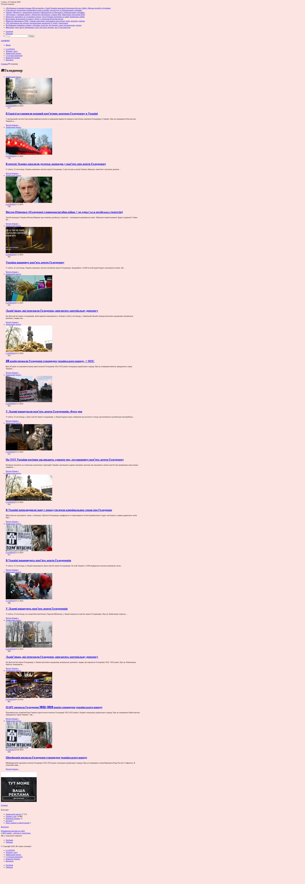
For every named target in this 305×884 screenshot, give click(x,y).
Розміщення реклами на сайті (13, 831)
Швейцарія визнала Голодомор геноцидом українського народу (46, 757)
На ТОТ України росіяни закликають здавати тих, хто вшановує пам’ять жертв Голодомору (65, 459)
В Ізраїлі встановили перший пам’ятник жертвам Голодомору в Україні (52, 113)
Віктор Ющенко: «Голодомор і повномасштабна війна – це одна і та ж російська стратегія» (64, 212)
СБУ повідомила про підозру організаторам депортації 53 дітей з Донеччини (37, 23)
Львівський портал (13, 53)
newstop (9, 821)
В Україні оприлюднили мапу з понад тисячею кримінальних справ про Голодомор (59, 510)
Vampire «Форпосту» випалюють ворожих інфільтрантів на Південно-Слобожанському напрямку (45, 12)
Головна (4, 64)
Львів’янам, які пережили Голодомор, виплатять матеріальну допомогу (52, 311)
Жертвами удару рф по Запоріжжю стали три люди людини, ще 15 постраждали (38, 27)
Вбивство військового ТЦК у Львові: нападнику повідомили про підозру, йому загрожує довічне (45, 21)
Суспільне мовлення (14, 56)
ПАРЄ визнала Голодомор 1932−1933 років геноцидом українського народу (54, 707)
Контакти (9, 60)
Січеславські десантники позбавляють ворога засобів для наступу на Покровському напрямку (44, 10)
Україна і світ (11, 816)
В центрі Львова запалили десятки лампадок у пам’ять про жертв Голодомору (56, 164)
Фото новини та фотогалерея (17, 823)
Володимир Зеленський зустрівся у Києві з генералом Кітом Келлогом (34, 19)
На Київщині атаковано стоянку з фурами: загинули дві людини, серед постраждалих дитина (43, 25)
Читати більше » (12, 125)
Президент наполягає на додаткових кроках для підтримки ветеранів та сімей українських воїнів (45, 17)
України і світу (12, 51)
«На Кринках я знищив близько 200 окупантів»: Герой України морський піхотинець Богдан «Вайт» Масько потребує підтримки (58, 8)
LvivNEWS (10, 49)
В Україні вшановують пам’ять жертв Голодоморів (38, 560)
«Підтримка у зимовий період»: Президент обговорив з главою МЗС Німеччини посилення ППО (45, 15)
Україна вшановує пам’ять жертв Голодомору (35, 262)
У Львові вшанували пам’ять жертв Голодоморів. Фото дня (44, 411)
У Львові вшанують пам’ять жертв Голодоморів (37, 608)
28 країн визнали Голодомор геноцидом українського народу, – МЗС (50, 361)
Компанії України (13, 58)
